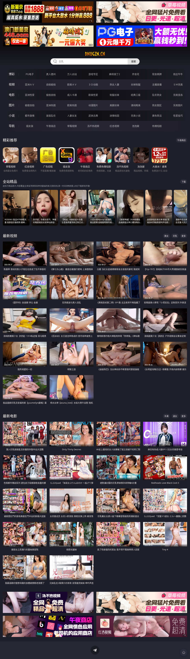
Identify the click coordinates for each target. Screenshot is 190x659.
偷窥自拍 (29, 105)
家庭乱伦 (51, 115)
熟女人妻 (114, 84)
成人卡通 (72, 95)
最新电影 (10, 415)
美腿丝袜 (114, 105)
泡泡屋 (135, 126)
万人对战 (72, 74)
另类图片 (178, 105)
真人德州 (51, 74)
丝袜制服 (135, 84)
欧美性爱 (93, 95)
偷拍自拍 (51, 95)
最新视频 (10, 235)
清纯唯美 (135, 105)
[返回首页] (183, 652)
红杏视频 (114, 126)
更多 (184, 235)
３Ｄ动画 (93, 84)
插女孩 (29, 126)
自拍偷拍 (51, 84)
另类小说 (135, 115)
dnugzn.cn (95, 54)
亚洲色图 (51, 105)
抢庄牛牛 (178, 74)
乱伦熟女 (157, 95)
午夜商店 (51, 126)
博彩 (12, 74)
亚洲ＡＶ (29, 84)
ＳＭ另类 (178, 84)
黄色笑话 (157, 115)
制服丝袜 (114, 95)
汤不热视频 (93, 126)
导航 (12, 126)
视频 (12, 84)
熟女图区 (157, 105)
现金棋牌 (157, 74)
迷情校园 (114, 115)
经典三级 (135, 95)
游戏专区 (93, 74)
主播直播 (157, 84)
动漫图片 (93, 105)
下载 (184, 181)
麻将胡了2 (114, 74)
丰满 (166, 416)
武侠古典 (93, 115)
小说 (12, 116)
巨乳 (175, 235)
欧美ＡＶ (72, 84)
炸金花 (135, 74)
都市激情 (29, 115)
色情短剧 (157, 126)
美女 (166, 235)
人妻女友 (72, 115)
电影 (12, 95)
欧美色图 (72, 105)
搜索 (133, 61)
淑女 (175, 416)
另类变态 (178, 95)
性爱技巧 (178, 115)
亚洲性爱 (29, 95)
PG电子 (30, 74)
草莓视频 (72, 126)
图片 (12, 105)
